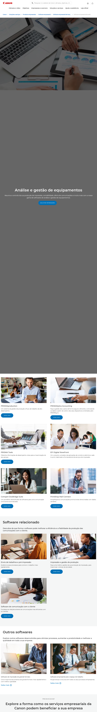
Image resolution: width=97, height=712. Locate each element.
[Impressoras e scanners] (48, 8)
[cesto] (92, 3)
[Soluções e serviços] (64, 8)
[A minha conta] (87, 3)
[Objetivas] (30, 8)
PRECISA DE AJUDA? (48, 699)
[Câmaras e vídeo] (21, 8)
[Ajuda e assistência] (79, 8)
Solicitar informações (47, 203)
